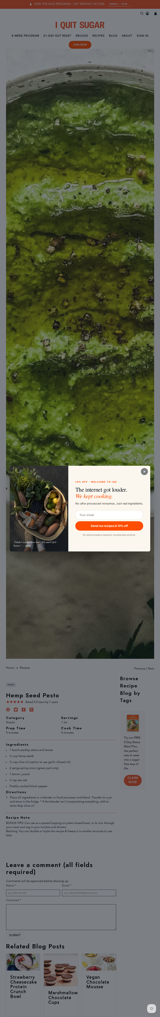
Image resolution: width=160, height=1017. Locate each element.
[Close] (144, 471)
